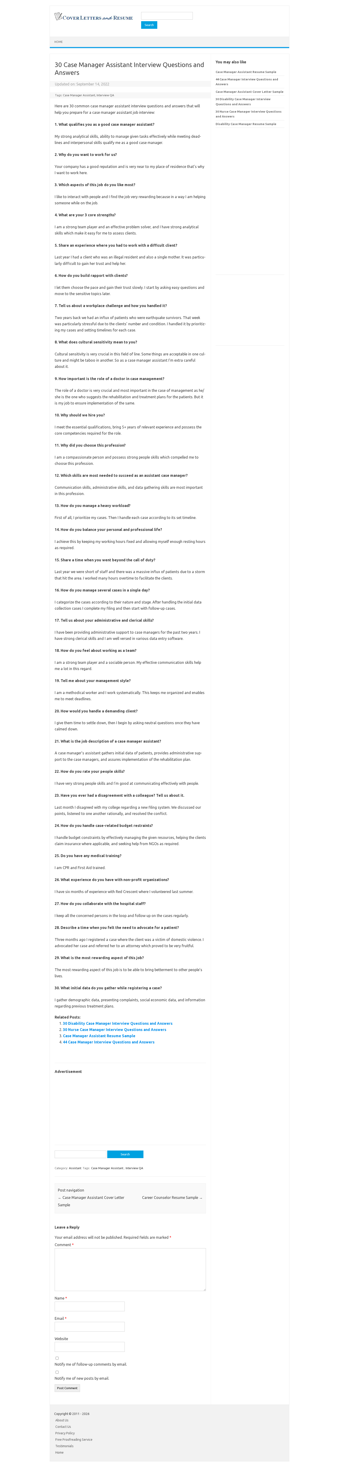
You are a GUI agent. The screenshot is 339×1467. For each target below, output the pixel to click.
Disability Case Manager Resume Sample (246, 124)
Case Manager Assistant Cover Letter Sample (249, 91)
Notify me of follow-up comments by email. (91, 1364)
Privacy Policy (65, 1433)
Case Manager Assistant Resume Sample (99, 1036)
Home (58, 41)
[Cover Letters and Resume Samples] (93, 20)
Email (61, 1318)
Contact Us (63, 1427)
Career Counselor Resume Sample (172, 1197)
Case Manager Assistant (79, 95)
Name (61, 1298)
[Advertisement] (130, 1107)
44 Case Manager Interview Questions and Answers (109, 1042)
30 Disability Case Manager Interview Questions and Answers (117, 1023)
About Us (61, 1420)
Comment (64, 1245)
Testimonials (64, 1446)
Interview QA (105, 95)
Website (61, 1339)
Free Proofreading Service (73, 1439)
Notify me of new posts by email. (82, 1378)
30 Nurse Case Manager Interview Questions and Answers (114, 1030)
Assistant (75, 1168)
